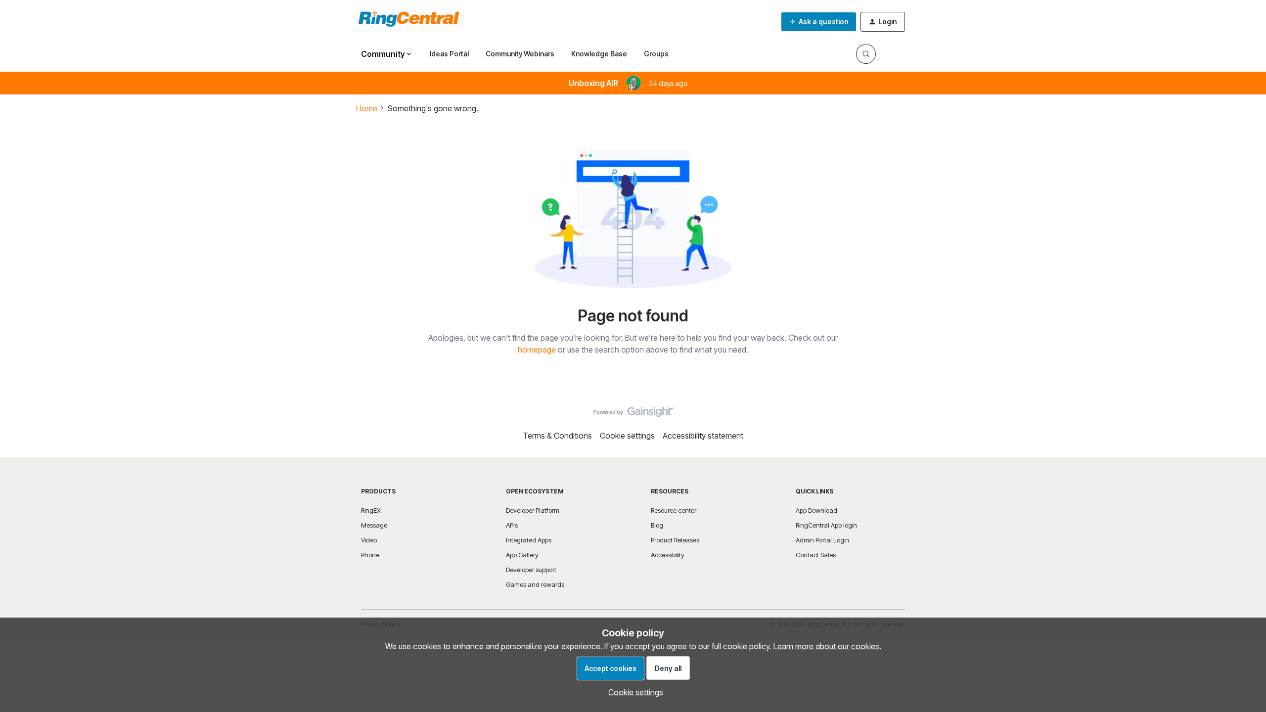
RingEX (371, 510)
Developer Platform (532, 510)
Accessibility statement (703, 436)
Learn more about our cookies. (827, 646)
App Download (816, 510)
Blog (657, 525)
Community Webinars (520, 53)
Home (366, 108)
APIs (512, 525)
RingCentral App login (826, 525)
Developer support (531, 570)
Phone (370, 555)
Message (374, 525)
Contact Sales (816, 555)
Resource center (673, 510)
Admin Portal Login (822, 540)
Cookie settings (627, 436)
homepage (537, 350)
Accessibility (667, 555)
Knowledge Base (599, 53)
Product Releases (675, 540)
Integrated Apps (528, 540)
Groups (656, 53)
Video (369, 540)
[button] (819, 22)
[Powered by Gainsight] (633, 414)
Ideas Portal (449, 53)
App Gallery (522, 555)
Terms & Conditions (557, 436)
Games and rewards (535, 584)
